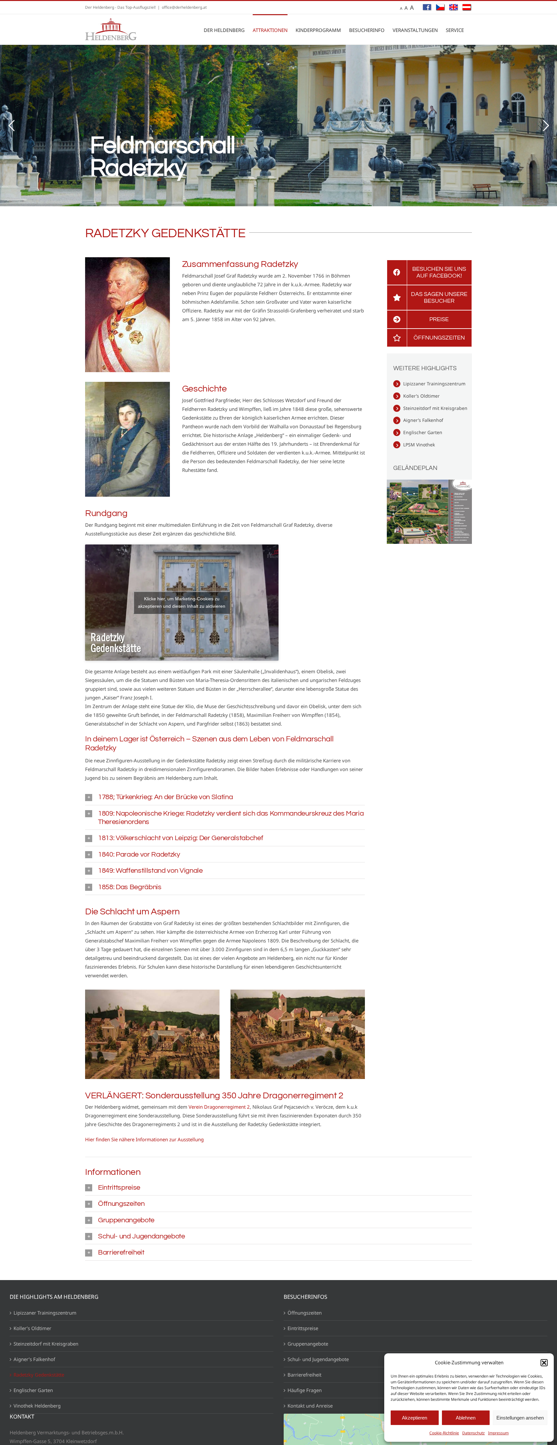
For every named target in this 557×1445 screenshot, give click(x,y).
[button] (544, 1362)
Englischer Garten (422, 432)
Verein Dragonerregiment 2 (219, 1107)
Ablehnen (465, 1417)
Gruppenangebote (308, 1343)
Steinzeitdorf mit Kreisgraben (435, 408)
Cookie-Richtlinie (444, 1433)
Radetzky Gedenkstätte (39, 1374)
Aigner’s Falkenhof (423, 420)
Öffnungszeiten (305, 1312)
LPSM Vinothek (419, 445)
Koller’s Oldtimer (421, 396)
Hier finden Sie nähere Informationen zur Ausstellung (144, 1139)
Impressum (498, 1433)
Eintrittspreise (303, 1328)
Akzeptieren (414, 1417)
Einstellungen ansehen (520, 1417)
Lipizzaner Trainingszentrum (434, 384)
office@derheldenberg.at (184, 7)
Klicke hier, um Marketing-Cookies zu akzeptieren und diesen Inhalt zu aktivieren (181, 602)
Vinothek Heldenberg (37, 1405)
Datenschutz (473, 1433)
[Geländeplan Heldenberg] (429, 478)
